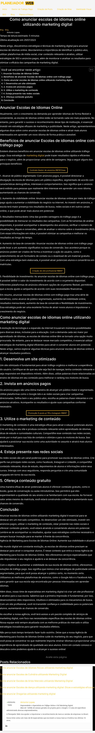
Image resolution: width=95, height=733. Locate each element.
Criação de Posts (44, 9)
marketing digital (35, 155)
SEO (4, 14)
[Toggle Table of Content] (90, 70)
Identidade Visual (83, 9)
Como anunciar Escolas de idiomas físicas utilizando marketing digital (36, 667)
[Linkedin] (6, 726)
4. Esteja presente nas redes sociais (21, 93)
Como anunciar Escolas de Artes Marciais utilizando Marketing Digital (36, 681)
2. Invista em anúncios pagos (18, 87)
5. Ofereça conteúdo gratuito (18, 97)
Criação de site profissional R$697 (47, 271)
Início (4, 9)
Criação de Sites (64, 9)
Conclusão (9, 100)
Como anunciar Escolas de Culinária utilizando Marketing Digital (33, 674)
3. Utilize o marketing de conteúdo (20, 90)
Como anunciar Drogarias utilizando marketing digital (28, 694)
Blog (13, 14)
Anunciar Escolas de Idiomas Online (21, 73)
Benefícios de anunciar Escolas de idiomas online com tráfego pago (37, 77)
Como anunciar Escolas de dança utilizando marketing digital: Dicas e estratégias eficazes (47, 687)
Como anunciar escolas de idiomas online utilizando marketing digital (38, 80)
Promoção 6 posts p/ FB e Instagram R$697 (47, 413)
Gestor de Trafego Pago (22, 9)
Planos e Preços (26, 14)
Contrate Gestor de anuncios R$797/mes (47, 170)
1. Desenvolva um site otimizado (20, 83)
